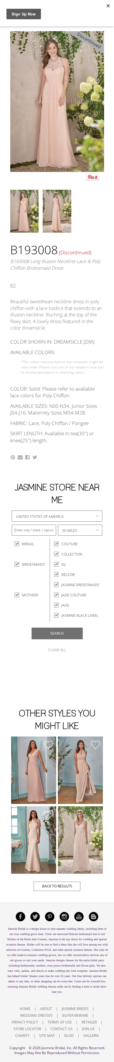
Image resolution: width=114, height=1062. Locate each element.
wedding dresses (46, 986)
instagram (64, 916)
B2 (63, 564)
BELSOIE (68, 574)
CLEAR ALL (57, 649)
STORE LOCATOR (27, 1028)
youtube (79, 916)
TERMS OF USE (60, 1022)
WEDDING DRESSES (36, 1015)
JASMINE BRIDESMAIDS (80, 584)
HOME (25, 1008)
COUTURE (69, 544)
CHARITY (22, 1035)
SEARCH (57, 633)
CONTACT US (61, 1028)
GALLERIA (91, 1035)
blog (93, 916)
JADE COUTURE (74, 595)
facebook (20, 916)
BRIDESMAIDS (27, 564)
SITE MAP (47, 1035)
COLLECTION (71, 554)
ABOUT (46, 1008)
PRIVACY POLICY (25, 1022)
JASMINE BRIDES (75, 1008)
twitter (35, 916)
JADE (65, 605)
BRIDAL (27, 544)
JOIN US (88, 1028)
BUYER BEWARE (75, 1015)
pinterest (49, 916)
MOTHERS (27, 595)
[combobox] (57, 516)
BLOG (69, 1035)
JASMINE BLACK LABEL (79, 615)
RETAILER (89, 1022)
